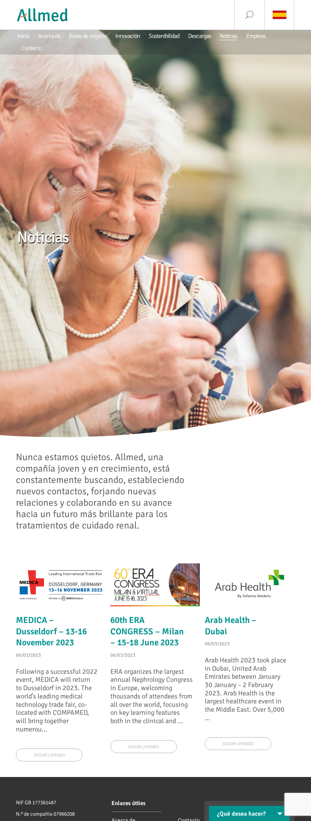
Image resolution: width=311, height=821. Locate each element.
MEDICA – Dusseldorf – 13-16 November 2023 (51, 631)
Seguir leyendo (49, 755)
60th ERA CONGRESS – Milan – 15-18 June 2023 (147, 631)
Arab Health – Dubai (230, 626)
